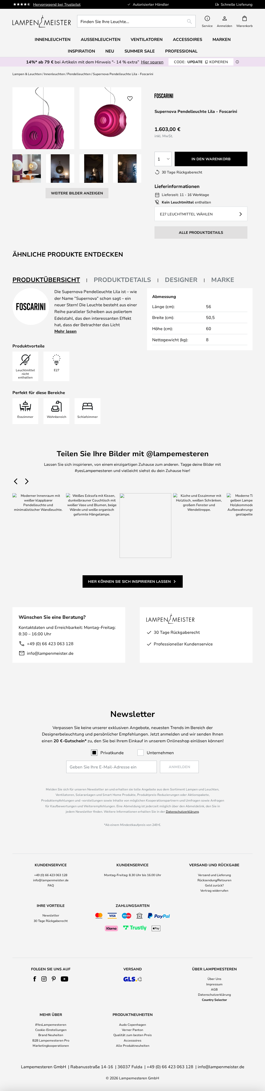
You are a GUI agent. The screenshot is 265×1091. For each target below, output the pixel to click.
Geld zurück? (214, 885)
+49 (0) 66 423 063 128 (50, 643)
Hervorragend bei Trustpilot (56, 4)
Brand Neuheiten (50, 1035)
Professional (181, 51)
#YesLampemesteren (50, 1024)
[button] (26, 168)
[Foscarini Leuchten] (180, 95)
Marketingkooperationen (51, 1045)
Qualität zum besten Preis (132, 1035)
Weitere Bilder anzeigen (77, 193)
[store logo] (41, 21)
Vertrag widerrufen (214, 890)
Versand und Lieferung (214, 875)
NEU (109, 51)
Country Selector (214, 1000)
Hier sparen (152, 61)
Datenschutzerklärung (182, 811)
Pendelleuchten (79, 74)
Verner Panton (132, 1030)
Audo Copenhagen (132, 1024)
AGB (214, 989)
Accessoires (132, 1040)
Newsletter (50, 915)
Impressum (214, 984)
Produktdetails (122, 279)
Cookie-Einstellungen (51, 1030)
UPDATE (201, 61)
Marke (222, 279)
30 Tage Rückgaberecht (51, 921)
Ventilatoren (147, 39)
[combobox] (136, 21)
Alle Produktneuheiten (132, 1045)
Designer (181, 279)
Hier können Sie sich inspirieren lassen (129, 581)
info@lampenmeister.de (50, 653)
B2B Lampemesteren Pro (50, 1040)
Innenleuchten (54, 74)
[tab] (49, 280)
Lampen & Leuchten (27, 74)
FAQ (51, 885)
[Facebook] (34, 978)
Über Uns (214, 979)
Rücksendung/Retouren (214, 880)
